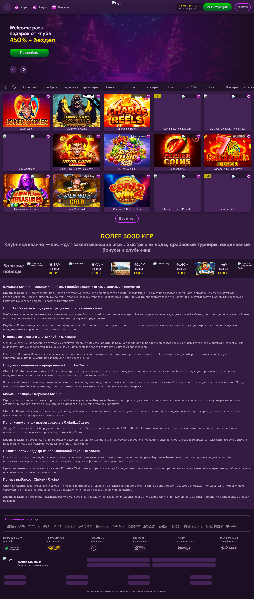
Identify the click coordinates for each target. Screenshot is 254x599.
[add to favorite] (48, 96)
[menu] (7, 7)
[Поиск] (5, 87)
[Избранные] (14, 87)
